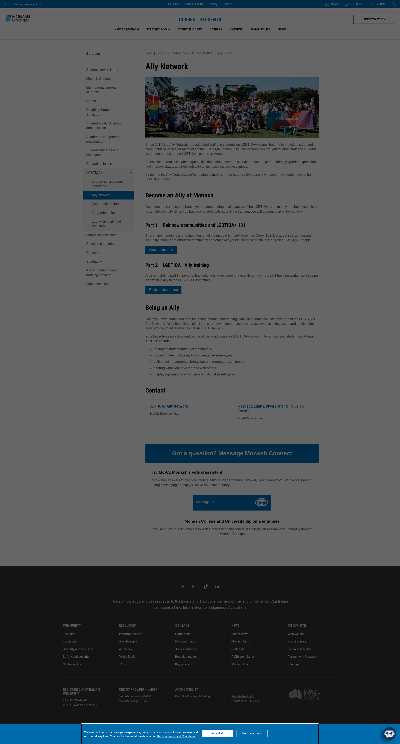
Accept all (217, 733)
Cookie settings (252, 733)
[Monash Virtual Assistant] (389, 733)
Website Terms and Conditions (175, 736)
